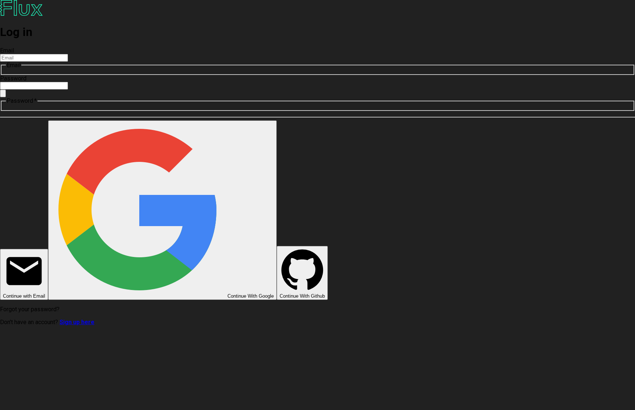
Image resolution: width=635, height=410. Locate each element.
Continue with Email (24, 296)
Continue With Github (302, 296)
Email (7, 50)
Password (13, 78)
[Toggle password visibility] (3, 93)
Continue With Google (250, 296)
